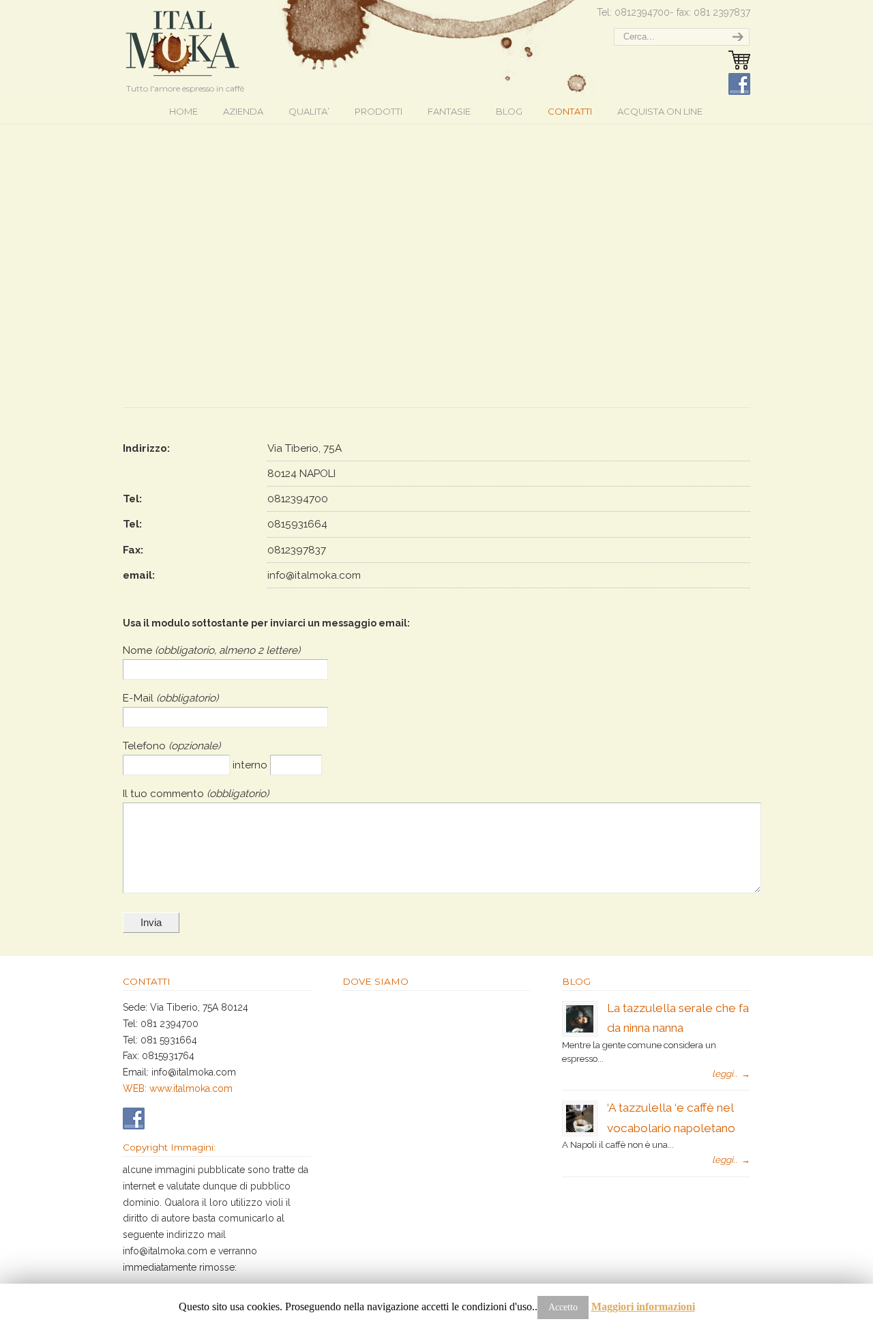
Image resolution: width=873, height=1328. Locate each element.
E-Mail (139, 698)
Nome (139, 650)
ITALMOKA (182, 41)
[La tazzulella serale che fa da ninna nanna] (579, 1029)
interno (251, 765)
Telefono (145, 746)
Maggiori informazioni (643, 1306)
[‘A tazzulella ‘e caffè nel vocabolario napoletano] (579, 1128)
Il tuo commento (165, 794)
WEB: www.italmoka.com (178, 1088)
